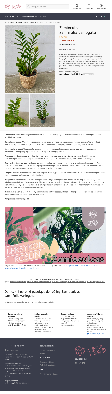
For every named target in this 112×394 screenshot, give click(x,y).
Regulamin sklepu (47, 362)
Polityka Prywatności (48, 365)
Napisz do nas (12, 350)
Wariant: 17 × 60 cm (67, 49)
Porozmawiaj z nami (96, 334)
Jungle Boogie (9, 22)
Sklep (18, 22)
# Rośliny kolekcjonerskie (77, 282)
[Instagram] (80, 363)
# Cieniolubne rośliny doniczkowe (39, 282)
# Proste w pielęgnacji (59, 282)
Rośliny (76, 279)
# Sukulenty (91, 282)
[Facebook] (76, 363)
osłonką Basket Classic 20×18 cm (71, 74)
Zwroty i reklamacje (47, 350)
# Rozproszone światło (29, 22)
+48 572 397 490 (21, 354)
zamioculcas (100, 282)
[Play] (55, 235)
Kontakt (43, 353)
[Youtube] (83, 363)
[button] (101, 16)
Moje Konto (77, 8)
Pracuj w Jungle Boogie (49, 374)
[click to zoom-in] (30, 59)
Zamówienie (101, 8)
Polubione (89, 8)
